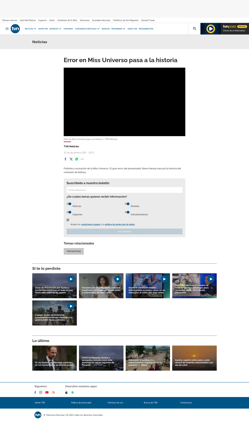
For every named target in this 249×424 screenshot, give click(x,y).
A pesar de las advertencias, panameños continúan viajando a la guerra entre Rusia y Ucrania (53, 317)
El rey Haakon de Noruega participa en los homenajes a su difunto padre (54, 363)
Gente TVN (132, 29)
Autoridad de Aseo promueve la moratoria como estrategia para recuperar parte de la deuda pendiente (192, 289)
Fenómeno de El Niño (67, 20)
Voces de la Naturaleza (234, 30)
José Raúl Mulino (28, 20)
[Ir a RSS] (54, 392)
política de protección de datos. (120, 224)
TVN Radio (68, 29)
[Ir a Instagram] (41, 392)
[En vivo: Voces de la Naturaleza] (210, 28)
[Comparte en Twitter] (71, 159)
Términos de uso (115, 402)
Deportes (53, 29)
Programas (116, 29)
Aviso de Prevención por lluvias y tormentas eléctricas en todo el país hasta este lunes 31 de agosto (54, 290)
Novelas (106, 29)
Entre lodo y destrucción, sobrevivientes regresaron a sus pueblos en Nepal (145, 362)
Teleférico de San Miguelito (126, 20)
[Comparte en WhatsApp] (77, 159)
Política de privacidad (81, 402)
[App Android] (73, 392)
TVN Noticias (74, 251)
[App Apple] (67, 392)
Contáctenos (186, 402)
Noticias (29, 29)
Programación (146, 29)
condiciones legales (90, 224)
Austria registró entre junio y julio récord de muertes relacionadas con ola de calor (194, 362)
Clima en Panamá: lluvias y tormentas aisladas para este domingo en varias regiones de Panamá (98, 361)
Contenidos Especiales (86, 29)
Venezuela (84, 20)
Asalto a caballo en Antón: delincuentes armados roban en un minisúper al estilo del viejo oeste (147, 290)
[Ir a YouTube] (47, 392)
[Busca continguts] (194, 28)
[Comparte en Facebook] (65, 159)
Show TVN (43, 29)
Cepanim (42, 20)
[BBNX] (37, 414)
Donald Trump (147, 20)
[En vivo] (225, 25)
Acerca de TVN (150, 402)
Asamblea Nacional (101, 20)
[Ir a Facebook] (35, 392)
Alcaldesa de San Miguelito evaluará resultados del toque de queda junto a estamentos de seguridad (101, 290)
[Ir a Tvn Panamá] (15, 28)
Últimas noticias (9, 20)
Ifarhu (52, 20)
